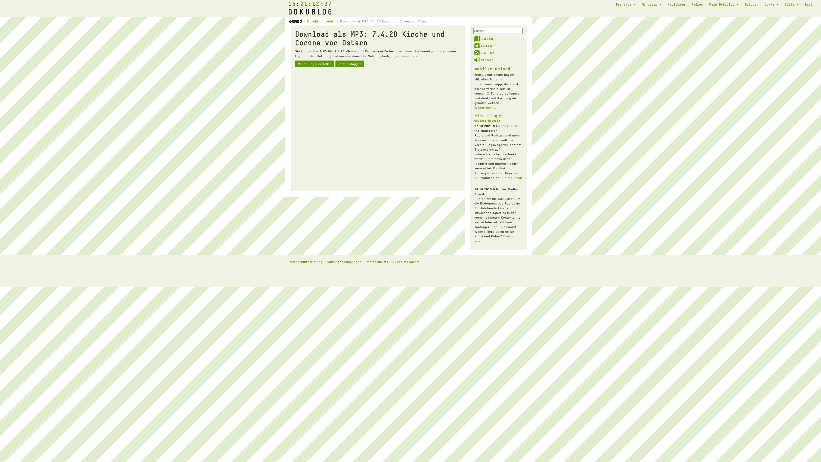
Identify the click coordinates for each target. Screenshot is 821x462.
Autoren (751, 4)
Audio (330, 21)
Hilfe (790, 4)
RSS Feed (488, 53)
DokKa (770, 4)
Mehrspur (650, 4)
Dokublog (314, 21)
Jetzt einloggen (350, 64)
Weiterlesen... (485, 107)
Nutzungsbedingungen (344, 262)
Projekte (624, 4)
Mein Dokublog (722, 4)
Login (810, 4)
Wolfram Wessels (487, 120)
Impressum (374, 262)
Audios (697, 4)
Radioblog (676, 4)
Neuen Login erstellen (315, 64)
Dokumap (488, 38)
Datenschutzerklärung (306, 262)
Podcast (487, 60)
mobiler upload (492, 68)
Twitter (487, 45)
